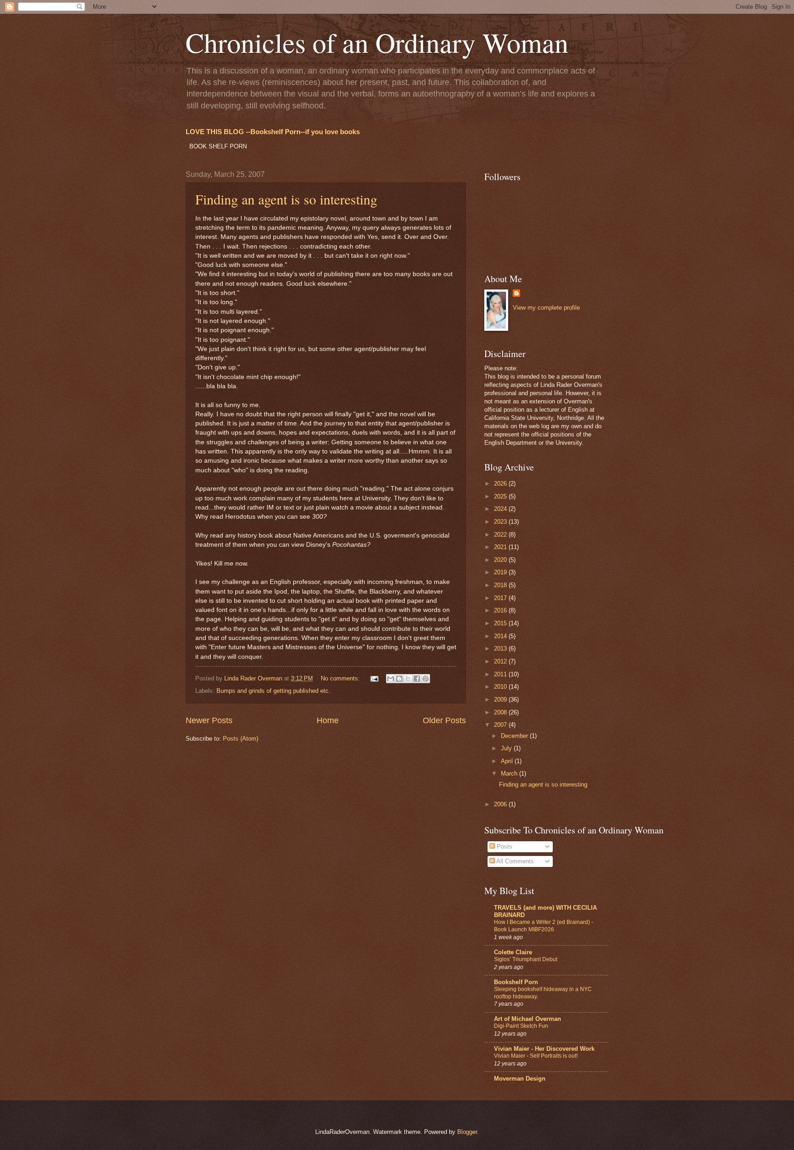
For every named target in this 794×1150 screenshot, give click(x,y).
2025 (501, 496)
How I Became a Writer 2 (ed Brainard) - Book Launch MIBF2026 (543, 926)
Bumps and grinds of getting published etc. (273, 690)
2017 (501, 598)
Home (328, 720)
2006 (501, 804)
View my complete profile (546, 307)
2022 (501, 534)
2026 (501, 483)
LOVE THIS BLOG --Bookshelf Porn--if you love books (273, 132)
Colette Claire (513, 952)
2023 (501, 521)
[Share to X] (408, 678)
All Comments (514, 861)
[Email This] (390, 678)
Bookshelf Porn (516, 982)
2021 (501, 547)
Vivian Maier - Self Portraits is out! (536, 1056)
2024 (501, 508)
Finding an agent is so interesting (286, 199)
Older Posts (444, 720)
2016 (501, 610)
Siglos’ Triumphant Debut (525, 959)
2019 (501, 572)
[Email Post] (374, 678)
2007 (501, 724)
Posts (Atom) (240, 738)
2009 (501, 699)
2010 (501, 686)
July (507, 748)
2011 (501, 674)
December (515, 735)
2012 (501, 661)
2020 (501, 559)
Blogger (467, 1131)
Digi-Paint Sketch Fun (521, 1026)
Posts (503, 846)
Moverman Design (519, 1078)
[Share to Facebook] (416, 678)
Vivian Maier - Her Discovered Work (544, 1048)
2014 (501, 636)
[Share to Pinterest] (425, 678)
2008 (501, 712)
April (508, 761)
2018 (501, 585)
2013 (501, 648)
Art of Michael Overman (527, 1018)
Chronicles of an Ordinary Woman (377, 42)
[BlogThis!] (399, 678)
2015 (501, 623)
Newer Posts (209, 720)
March (510, 773)
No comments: (341, 678)
